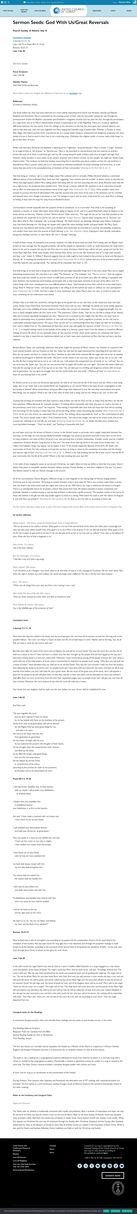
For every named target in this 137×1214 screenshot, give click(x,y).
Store (48, 2)
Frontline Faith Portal (57, 2)
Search (115, 2)
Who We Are (8, 11)
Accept (106, 1211)
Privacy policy (127, 1211)
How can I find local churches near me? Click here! (24, 1165)
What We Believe (24, 11)
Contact (43, 2)
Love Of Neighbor (20, 1160)
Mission (16, 1154)
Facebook (73, 93)
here (106, 1152)
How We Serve (40, 11)
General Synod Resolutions (23, 1170)
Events (38, 2)
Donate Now (124, 2)
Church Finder (31, 2)
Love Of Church (19, 1157)
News (52, 1149)
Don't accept (115, 1211)
